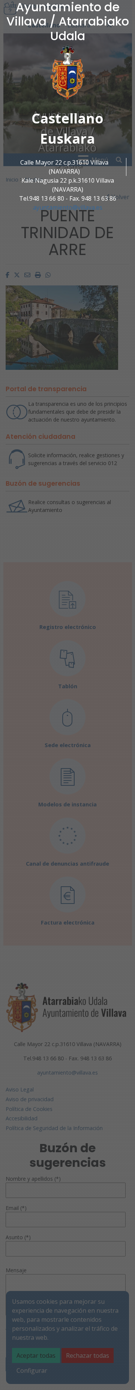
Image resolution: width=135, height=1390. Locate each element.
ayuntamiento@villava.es (67, 207)
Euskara (67, 138)
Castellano (68, 118)
